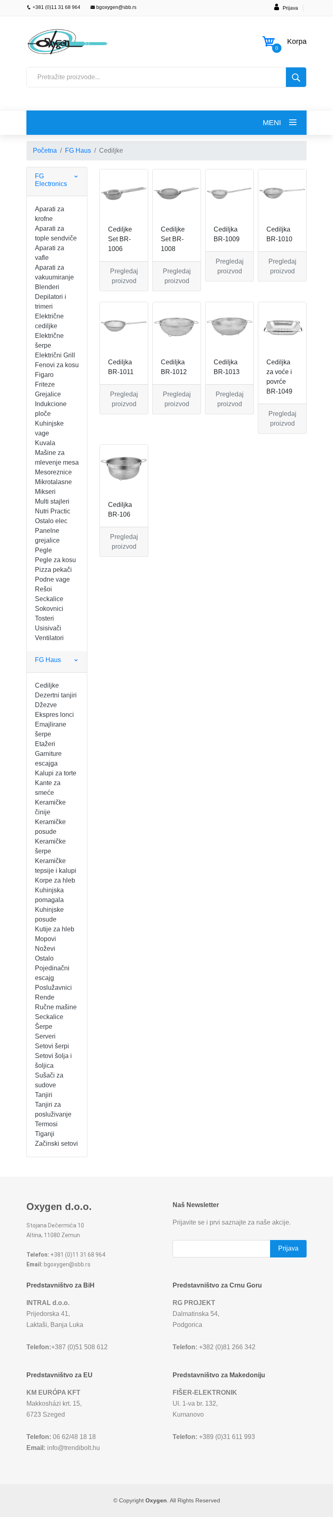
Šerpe (43, 1026)
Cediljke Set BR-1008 (173, 239)
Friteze (45, 384)
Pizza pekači (53, 569)
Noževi (45, 948)
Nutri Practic (52, 511)
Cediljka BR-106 (120, 509)
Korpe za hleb (55, 880)
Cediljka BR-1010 (279, 234)
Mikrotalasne (53, 481)
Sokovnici (49, 608)
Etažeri (45, 743)
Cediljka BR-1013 (227, 367)
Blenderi (47, 286)
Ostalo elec (51, 520)
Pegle (43, 550)
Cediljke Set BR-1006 (120, 239)
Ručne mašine (56, 1007)
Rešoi (43, 589)
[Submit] (296, 77)
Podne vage (52, 579)
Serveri (45, 1036)
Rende (44, 997)
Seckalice (49, 598)
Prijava (290, 8)
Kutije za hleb (54, 929)
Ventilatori (49, 637)
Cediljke (47, 685)
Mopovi (45, 938)
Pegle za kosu (55, 559)
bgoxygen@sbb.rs (115, 7)
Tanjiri (43, 1094)
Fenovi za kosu (57, 364)
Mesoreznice (53, 472)
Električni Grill (55, 355)
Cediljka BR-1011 (121, 367)
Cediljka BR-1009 (227, 234)
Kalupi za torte (55, 773)
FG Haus (78, 150)
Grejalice (48, 394)
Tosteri (44, 618)
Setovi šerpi (52, 1046)
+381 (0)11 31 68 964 (55, 7)
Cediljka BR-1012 (174, 367)
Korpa (297, 41)
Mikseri (45, 491)
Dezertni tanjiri (56, 695)
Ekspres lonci (54, 714)
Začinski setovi (56, 1143)
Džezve (46, 704)
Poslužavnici (53, 987)
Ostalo (44, 958)
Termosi (46, 1124)
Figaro (44, 374)
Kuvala (45, 442)
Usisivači (48, 628)
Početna (45, 150)
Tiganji (44, 1133)
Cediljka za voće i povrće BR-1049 (279, 377)
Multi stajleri (52, 501)
